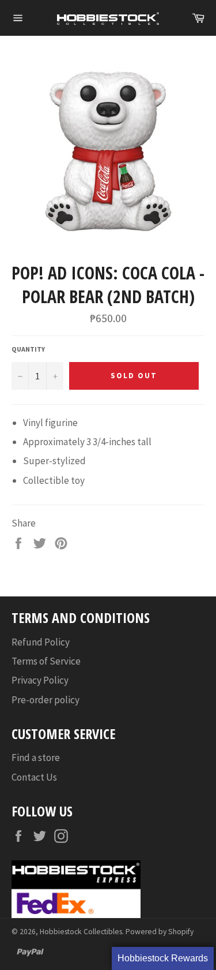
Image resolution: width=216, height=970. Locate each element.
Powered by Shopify (160, 932)
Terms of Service (46, 661)
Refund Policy (41, 642)
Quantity (28, 349)
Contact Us (34, 777)
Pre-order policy (45, 699)
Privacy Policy (40, 680)
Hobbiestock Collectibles (81, 932)
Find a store (36, 757)
